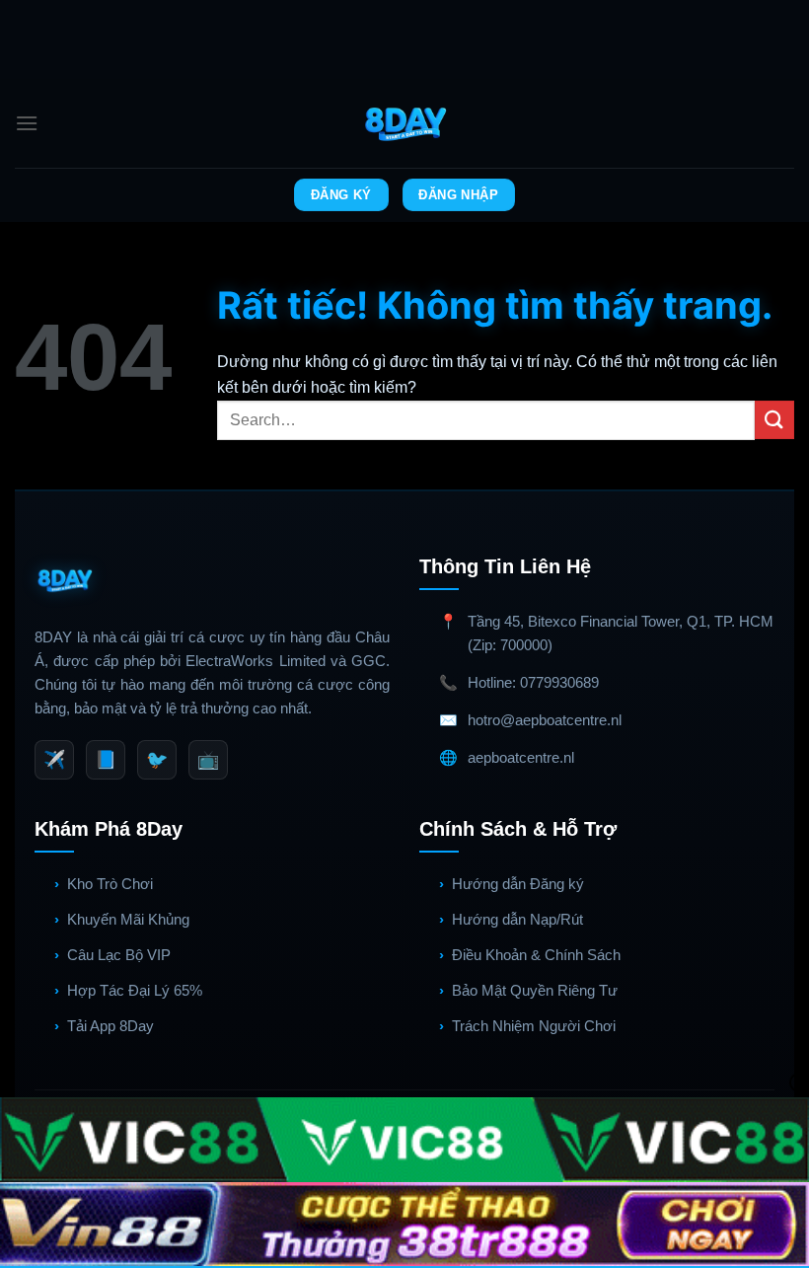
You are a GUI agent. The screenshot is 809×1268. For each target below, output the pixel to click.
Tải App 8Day (110, 1025)
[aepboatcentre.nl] (405, 123)
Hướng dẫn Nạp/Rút (517, 919)
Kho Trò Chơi (110, 883)
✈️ (54, 760)
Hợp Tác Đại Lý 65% (134, 990)
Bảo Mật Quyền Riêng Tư (535, 990)
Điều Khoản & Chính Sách (536, 954)
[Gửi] (774, 420)
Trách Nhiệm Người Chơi (534, 1025)
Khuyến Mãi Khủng (128, 919)
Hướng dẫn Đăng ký (518, 883)
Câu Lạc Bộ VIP (119, 954)
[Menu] (26, 123)
